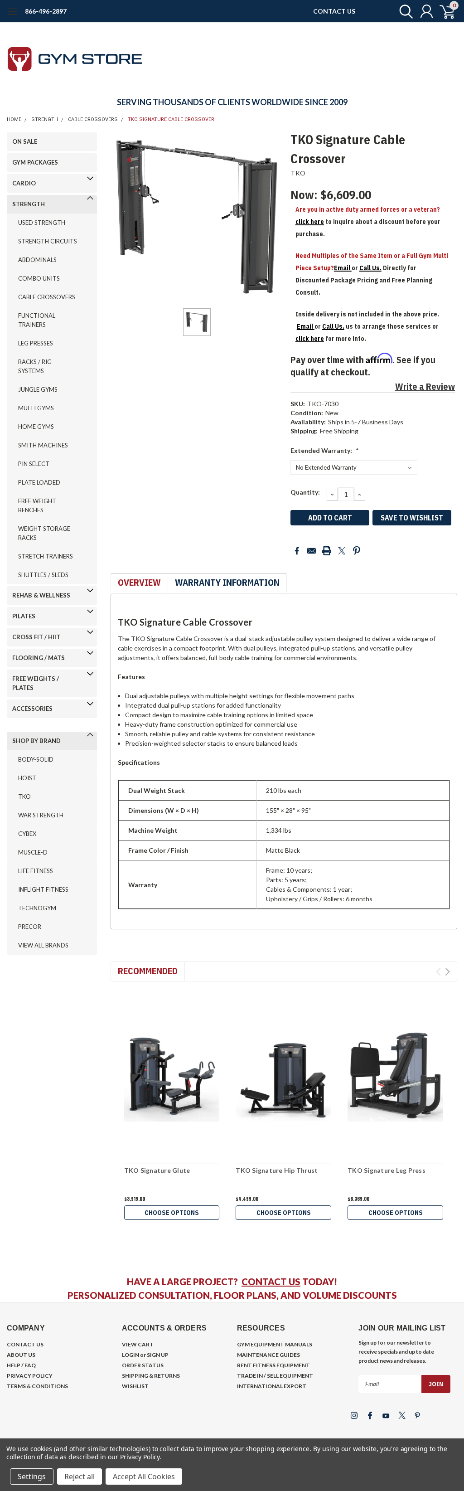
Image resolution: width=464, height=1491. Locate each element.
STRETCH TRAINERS (45, 556)
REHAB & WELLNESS (41, 595)
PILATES (23, 616)
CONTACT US (334, 11)
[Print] (326, 550)
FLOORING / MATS (38, 657)
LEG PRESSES (35, 343)
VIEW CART (138, 1344)
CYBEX (27, 833)
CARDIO (24, 183)
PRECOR (29, 926)
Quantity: (305, 492)
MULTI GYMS (36, 408)
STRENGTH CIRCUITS (47, 241)
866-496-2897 (46, 11)
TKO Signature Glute (157, 1170)
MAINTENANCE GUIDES (268, 1354)
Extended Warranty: (324, 450)
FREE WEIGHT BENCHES (37, 505)
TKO (24, 796)
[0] (443, 11)
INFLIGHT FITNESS (43, 889)
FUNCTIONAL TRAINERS (36, 320)
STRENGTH (44, 119)
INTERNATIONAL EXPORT (271, 1386)
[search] (404, 11)
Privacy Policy (140, 1456)
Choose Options (172, 1213)
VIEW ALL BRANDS (43, 945)
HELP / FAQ (21, 1365)
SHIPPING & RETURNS (151, 1375)
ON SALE (24, 141)
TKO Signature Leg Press (386, 1170)
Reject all (79, 1476)
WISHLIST (135, 1386)
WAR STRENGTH (40, 815)
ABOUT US (21, 1354)
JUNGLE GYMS (38, 389)
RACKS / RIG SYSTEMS (35, 366)
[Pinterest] (356, 550)
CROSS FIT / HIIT (36, 637)
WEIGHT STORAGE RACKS (44, 533)
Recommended (148, 971)
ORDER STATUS (143, 1365)
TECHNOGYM (37, 908)
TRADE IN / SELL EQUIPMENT (275, 1375)
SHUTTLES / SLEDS (43, 574)
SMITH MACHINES (43, 445)
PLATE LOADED (39, 482)
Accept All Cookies (144, 1476)
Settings (32, 1476)
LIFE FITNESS (35, 870)
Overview (139, 582)
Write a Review (425, 386)
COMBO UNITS (39, 278)
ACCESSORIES (32, 708)
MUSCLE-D (33, 852)
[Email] (311, 550)
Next (447, 971)
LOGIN (130, 1354)
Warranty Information (227, 582)
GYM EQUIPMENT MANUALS (274, 1344)
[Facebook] (296, 550)
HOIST (27, 778)
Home (14, 119)
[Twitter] (341, 550)
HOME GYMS (36, 426)
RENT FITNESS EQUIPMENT (273, 1365)
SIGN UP (158, 1354)
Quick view (172, 1074)
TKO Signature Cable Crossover (171, 119)
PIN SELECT (33, 463)
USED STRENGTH (41, 222)
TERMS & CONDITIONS (37, 1386)
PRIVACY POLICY (30, 1375)
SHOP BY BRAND (36, 740)
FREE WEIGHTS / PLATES (35, 683)
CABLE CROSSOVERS (93, 119)
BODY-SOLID (35, 759)
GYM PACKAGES (35, 162)
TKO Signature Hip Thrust (277, 1170)
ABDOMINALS (37, 259)
